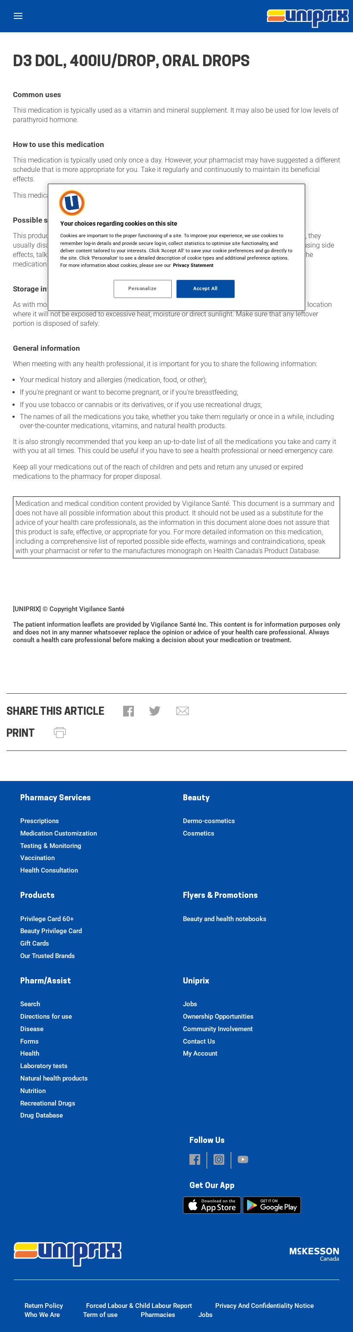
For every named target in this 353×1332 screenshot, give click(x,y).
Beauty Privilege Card (51, 931)
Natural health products (54, 1078)
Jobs (190, 1004)
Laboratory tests (44, 1066)
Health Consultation (49, 870)
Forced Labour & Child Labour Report (139, 1306)
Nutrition (33, 1091)
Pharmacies (158, 1315)
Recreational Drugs (47, 1103)
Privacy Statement (193, 265)
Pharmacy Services (55, 798)
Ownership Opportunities (218, 1016)
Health (29, 1053)
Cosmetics (198, 833)
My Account (200, 1053)
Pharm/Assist (45, 982)
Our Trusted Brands (47, 956)
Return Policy (44, 1306)
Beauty (196, 798)
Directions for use (46, 1016)
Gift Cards (34, 943)
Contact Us (199, 1041)
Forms (29, 1041)
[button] (128, 712)
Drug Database (41, 1115)
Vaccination (37, 858)
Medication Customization (58, 833)
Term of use (100, 1315)
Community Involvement (218, 1029)
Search (30, 1004)
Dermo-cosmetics (209, 821)
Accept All (205, 288)
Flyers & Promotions (220, 896)
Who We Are (42, 1315)
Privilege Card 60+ (47, 919)
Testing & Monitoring (50, 846)
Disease (31, 1029)
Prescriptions (39, 821)
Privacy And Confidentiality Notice (264, 1306)
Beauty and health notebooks (224, 919)
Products (37, 896)
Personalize (142, 288)
